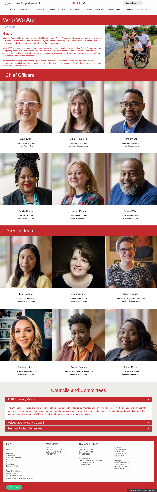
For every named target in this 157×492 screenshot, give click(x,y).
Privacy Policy (11, 473)
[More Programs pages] (43, 9)
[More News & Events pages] (120, 9)
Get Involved (10, 456)
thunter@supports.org (26, 218)
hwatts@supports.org (131, 146)
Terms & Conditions (13, 471)
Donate (8, 462)
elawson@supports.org (78, 301)
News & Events (11, 460)
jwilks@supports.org (130, 218)
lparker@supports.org (78, 218)
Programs (9, 453)
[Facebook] (78, 3)
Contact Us (10, 464)
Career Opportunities (13, 458)
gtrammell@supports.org (78, 146)
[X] (84, 3)
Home (8, 449)
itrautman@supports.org (26, 301)
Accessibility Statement (14, 475)
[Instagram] (73, 3)
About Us (9, 451)
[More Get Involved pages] (80, 9)
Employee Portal (12, 466)
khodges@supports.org (131, 301)
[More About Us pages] (28, 9)
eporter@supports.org (130, 374)
